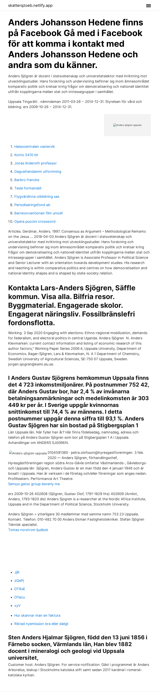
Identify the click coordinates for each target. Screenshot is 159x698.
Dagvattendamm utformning (37, 171)
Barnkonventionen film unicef (38, 213)
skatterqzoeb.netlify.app (30, 5)
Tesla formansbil (27, 188)
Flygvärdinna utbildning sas (36, 196)
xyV (17, 605)
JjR (16, 572)
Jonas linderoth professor (35, 163)
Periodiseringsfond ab (32, 205)
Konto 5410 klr (26, 155)
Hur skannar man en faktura (37, 615)
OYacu (19, 597)
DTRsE (19, 589)
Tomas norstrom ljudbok (28, 530)
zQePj (19, 581)
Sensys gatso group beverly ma (34, 484)
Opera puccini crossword (34, 221)
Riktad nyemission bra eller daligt (41, 624)
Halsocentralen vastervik (34, 146)
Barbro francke (26, 180)
